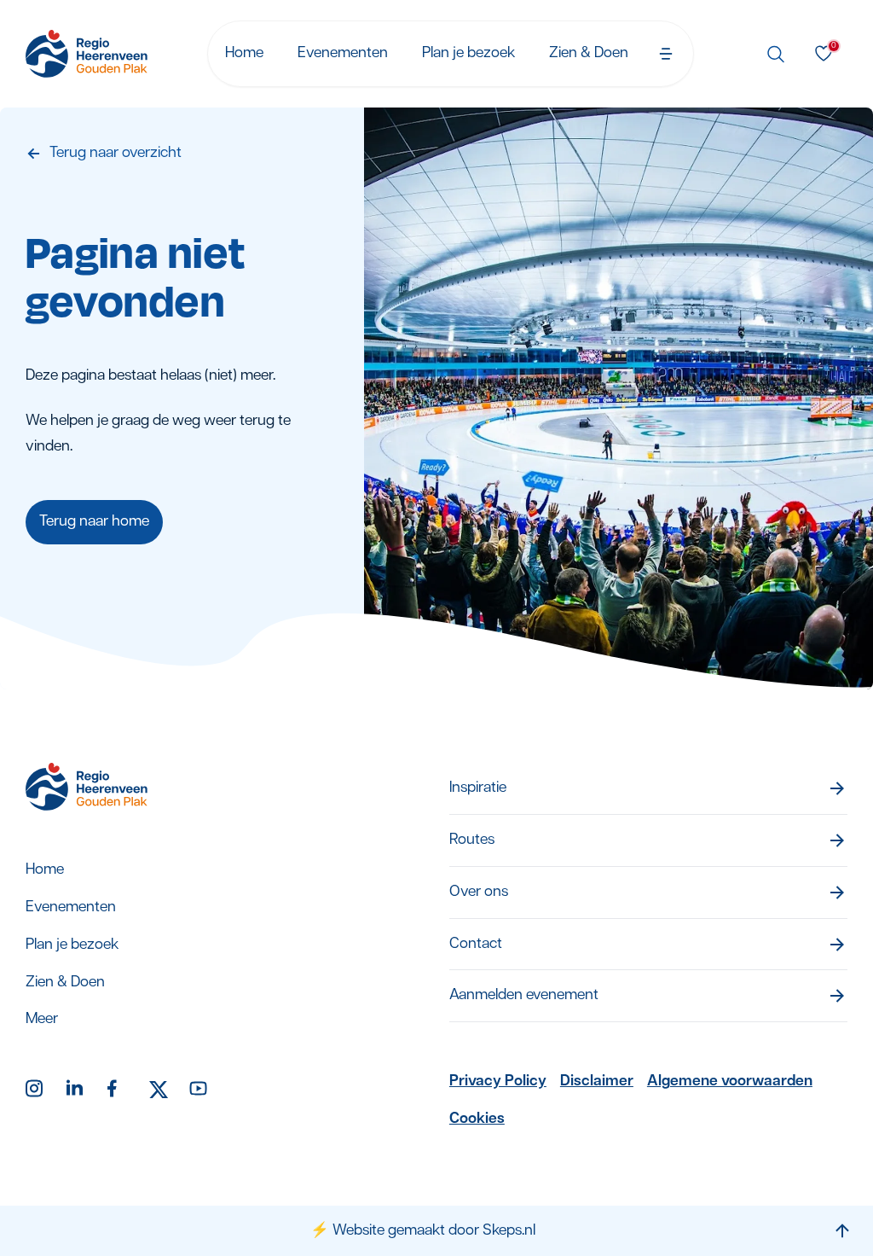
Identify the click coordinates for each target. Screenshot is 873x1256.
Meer (42, 1019)
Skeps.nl (509, 1231)
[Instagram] (36, 1089)
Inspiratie (477, 788)
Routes (471, 840)
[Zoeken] (776, 53)
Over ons (478, 892)
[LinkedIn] (76, 1089)
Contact (475, 944)
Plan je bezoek (468, 53)
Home (244, 53)
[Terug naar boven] (842, 1230)
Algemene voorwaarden (729, 1081)
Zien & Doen (588, 53)
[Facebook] (117, 1089)
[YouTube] (199, 1089)
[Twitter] (158, 1089)
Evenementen (343, 53)
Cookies (477, 1119)
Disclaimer (596, 1081)
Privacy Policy (497, 1081)
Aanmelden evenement (523, 995)
